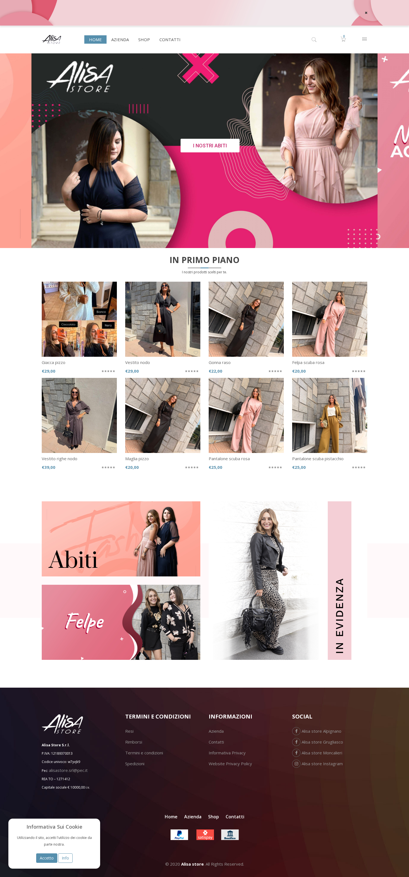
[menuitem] (95, 39)
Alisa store (192, 864)
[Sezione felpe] (121, 622)
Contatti (216, 742)
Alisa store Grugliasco (321, 742)
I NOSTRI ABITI (210, 145)
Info (65, 858)
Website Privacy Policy (230, 763)
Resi (129, 731)
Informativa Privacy (227, 752)
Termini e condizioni (144, 752)
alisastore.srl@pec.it (68, 770)
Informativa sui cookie (54, 826)
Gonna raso (220, 362)
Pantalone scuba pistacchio (318, 458)
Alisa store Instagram (321, 763)
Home (171, 817)
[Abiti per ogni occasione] (121, 538)
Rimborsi (133, 742)
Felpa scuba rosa (308, 362)
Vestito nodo (137, 362)
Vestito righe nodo (59, 458)
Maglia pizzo (137, 458)
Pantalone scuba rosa (229, 458)
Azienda (216, 731)
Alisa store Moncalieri (321, 752)
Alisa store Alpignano (320, 731)
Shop (213, 817)
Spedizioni (134, 763)
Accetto (47, 858)
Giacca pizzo (53, 362)
